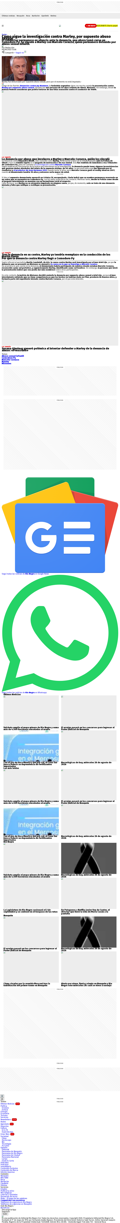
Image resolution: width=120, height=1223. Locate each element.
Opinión (4, 1148)
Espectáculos (7, 1132)
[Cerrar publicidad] (2, 1096)
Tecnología (6, 1144)
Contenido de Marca (9, 1170)
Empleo (4, 1189)
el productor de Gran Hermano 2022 (30, 170)
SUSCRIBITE (107, 26)
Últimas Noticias (10, 1104)
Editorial (5, 1149)
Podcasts (5, 1165)
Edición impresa (8, 1172)
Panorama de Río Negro (12, 1153)
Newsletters (8, 1119)
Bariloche (36, 16)
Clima (4, 1138)
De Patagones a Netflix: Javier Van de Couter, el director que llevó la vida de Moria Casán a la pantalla (85, 912)
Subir (5, 1214)
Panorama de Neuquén (12, 1151)
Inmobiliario (6, 1166)
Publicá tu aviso (7, 1191)
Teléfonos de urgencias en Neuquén (16, 1204)
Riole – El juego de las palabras (14, 1198)
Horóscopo (6, 1140)
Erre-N (5, 1130)
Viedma (53, 16)
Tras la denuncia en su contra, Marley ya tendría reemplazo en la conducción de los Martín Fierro (56, 255)
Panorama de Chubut (11, 1155)
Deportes (5, 1126)
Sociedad (5, 1136)
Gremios (5, 1108)
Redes (4, 34)
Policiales (5, 1163)
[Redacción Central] (3, 46)
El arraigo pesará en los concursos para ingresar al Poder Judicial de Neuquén (87, 728)
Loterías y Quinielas (9, 1195)
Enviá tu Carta (8, 1161)
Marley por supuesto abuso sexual (18, 88)
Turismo (4, 1115)
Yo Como (5, 1146)
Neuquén (20, 16)
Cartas (4, 1159)
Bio (3, 1142)
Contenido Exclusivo (9, 1168)
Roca (28, 16)
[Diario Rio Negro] (3, 1216)
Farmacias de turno (9, 1196)
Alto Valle (4, 1178)
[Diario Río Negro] (60, 26)
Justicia (5, 1110)
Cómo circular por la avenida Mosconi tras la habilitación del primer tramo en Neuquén (27, 984)
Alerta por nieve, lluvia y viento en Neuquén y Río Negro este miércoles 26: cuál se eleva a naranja (86, 984)
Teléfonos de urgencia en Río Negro (16, 1202)
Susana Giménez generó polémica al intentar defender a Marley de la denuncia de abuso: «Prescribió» (55, 349)
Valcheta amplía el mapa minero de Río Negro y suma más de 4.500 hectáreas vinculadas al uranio (31, 728)
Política (4, 1106)
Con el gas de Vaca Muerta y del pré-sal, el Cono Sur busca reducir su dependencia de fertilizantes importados (30, 764)
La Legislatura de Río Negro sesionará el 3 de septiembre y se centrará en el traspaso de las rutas (31, 911)
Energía (4, 1112)
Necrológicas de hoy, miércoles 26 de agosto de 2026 (86, 763)
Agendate (7, 1124)
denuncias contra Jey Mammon (34, 86)
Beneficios (5, 1208)
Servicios (4, 1117)
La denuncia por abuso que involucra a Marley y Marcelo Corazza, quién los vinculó (56, 159)
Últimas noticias (8, 16)
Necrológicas (6, 1193)
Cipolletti (45, 16)
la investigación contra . (53, 164)
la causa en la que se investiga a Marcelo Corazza (74, 264)
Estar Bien (7, 1134)
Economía (5, 1114)
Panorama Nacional (10, 1157)
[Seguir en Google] (3, 84)
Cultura (4, 1128)
